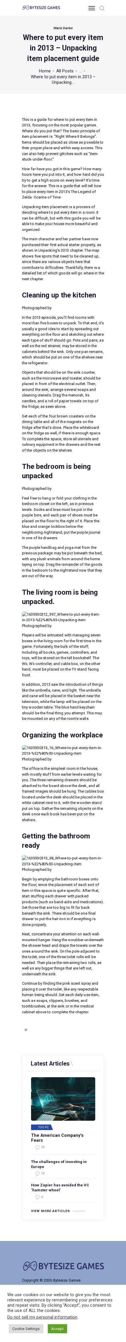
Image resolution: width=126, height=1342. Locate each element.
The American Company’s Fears (57, 1138)
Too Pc (43, 1127)
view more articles (50, 1211)
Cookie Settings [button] (26, 1329)
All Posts (65, 71)
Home (45, 71)
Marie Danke (63, 28)
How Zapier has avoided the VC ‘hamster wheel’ (60, 1187)
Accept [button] (57, 1329)
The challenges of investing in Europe (59, 1164)
